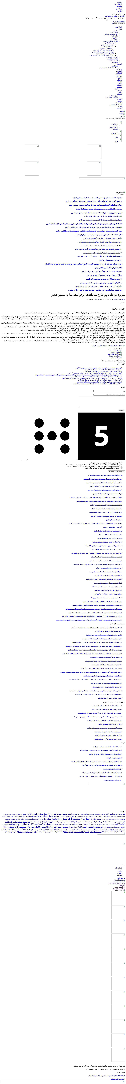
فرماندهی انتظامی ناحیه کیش (113, 827)
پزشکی (119, 78)
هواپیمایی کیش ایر (105, 48)
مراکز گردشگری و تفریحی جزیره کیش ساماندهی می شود (107, 542)
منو (113, 23)
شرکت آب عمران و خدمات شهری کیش (56, 822)
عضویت (119, 6)
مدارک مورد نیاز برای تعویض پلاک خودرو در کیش (109, 534)
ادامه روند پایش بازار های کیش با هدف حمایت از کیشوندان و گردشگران (104, 579)
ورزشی (119, 108)
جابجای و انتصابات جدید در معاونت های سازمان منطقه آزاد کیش (106, 486)
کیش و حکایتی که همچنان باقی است (112, 780)
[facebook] (115, 350)
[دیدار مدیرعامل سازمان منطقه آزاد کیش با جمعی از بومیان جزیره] (118, 1061)
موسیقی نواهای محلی (111, 97)
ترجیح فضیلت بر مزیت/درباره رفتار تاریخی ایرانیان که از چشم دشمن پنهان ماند (102, 772)
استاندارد (119, 71)
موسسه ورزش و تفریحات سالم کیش (45, 831)
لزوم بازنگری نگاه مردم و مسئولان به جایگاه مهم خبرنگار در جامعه (105, 754)
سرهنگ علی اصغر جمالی (27, 819)
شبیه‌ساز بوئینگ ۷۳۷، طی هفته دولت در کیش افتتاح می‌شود (107, 549)
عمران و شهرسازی (112, 57)
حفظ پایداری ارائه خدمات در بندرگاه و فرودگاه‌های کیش (108, 594)
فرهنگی (119, 94)
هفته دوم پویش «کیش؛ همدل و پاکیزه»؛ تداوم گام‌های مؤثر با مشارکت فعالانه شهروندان (100, 713)
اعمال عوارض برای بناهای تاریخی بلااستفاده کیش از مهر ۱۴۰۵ (106, 597)
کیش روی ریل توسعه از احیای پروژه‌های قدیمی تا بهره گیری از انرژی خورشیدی (95, 373)
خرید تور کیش (121, 878)
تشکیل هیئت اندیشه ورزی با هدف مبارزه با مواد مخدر (108, 735)
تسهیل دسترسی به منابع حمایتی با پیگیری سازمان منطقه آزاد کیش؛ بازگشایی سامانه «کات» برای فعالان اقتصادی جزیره (92, 616)
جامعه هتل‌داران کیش (21, 814)
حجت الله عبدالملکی (92, 816)
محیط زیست (114, 32)
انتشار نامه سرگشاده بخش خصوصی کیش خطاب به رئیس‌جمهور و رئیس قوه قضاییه (101, 750)
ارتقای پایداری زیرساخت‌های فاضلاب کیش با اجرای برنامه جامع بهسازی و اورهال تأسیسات (91, 378)
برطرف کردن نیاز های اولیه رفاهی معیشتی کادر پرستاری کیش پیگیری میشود (103, 479)
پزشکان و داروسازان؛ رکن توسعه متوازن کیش (110, 724)
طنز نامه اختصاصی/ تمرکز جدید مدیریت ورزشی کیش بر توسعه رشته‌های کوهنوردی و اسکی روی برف (96, 761)
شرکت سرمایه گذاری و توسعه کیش (107, 824)
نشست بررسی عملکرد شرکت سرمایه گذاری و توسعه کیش (107, 664)
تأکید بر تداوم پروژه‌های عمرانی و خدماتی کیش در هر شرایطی (100, 380)
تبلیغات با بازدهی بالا (119, 888)
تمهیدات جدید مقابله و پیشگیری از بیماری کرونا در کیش (108, 531)
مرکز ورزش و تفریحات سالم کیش (103, 50)
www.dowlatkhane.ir (119, 21)
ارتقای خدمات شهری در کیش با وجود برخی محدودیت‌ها (108, 583)
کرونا (116, 88)
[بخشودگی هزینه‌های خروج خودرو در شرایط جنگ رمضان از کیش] (118, 1018)
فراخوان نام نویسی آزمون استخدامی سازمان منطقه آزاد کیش (106, 657)
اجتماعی (119, 69)
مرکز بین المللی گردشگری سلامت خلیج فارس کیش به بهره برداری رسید (104, 482)
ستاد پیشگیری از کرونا (45, 819)
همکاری (119, 2)
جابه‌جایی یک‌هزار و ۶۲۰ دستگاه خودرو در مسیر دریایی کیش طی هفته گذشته (103, 676)
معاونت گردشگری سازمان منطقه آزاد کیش (82, 832)
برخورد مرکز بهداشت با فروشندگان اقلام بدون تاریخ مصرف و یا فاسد (104, 720)
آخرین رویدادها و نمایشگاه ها (116, 883)
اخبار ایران (118, 868)
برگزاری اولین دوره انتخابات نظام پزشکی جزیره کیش (108, 731)
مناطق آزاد (118, 102)
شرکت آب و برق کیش (36, 821)
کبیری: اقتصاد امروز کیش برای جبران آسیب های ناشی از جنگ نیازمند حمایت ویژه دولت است (98, 694)
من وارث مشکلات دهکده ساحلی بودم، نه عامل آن (103, 369)
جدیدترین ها (112, 471)
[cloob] (116, 357)
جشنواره (115, 37)
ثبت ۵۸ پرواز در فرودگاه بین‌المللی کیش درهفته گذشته (108, 590)
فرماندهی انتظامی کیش (90, 827)
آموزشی (119, 64)
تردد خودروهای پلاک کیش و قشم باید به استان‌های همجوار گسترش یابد (97, 383)
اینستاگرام (118, 9)
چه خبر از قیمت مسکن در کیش (114, 520)
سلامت (119, 87)
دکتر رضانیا (18, 816)
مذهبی (120, 101)
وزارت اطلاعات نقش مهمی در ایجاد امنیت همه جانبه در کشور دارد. (105, 475)
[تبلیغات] (122, 111)
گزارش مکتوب (113, 60)
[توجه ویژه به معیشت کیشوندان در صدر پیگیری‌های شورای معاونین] (118, 904)
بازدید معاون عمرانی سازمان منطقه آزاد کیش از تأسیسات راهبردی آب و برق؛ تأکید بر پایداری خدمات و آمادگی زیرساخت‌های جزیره (79, 375)
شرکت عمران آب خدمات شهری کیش (62, 824)
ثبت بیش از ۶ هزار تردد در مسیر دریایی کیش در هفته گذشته (107, 586)
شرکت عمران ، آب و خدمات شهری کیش (85, 824)
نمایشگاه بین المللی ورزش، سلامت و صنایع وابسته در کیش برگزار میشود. (103, 545)
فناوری (119, 83)
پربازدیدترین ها (121, 471)
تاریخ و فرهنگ (113, 95)
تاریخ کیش (122, 885)
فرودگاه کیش (72, 827)
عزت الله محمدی (20, 824)
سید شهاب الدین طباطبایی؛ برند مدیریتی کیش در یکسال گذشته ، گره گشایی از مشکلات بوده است (97, 605)
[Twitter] (116, 352)
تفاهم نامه (115, 36)
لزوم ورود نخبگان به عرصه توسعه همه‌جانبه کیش (109, 538)
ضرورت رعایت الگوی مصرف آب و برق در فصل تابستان (108, 739)
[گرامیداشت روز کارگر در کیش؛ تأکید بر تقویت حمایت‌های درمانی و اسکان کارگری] (118, 1047)
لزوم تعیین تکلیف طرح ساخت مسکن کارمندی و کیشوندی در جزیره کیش (97, 376)
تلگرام (120, 11)
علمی (120, 92)
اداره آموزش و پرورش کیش (81, 814)
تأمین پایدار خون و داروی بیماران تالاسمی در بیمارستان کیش (106, 709)
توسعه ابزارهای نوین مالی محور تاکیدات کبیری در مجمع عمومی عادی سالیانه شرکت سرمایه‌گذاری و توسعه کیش (94, 609)
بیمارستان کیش (109, 43)
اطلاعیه (115, 30)
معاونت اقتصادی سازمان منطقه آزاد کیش (61, 829)
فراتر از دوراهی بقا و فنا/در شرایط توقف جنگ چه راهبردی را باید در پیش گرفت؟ (102, 765)
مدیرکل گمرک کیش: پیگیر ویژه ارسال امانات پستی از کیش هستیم (105, 571)
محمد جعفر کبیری (57, 827)
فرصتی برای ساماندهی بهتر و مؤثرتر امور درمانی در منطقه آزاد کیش (104, 728)
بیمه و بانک (118, 74)
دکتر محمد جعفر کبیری (109, 819)
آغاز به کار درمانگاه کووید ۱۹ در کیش (112, 527)
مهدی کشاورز (58, 832)
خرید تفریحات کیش (119, 880)
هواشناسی (115, 62)
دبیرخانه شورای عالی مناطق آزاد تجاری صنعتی (72, 816)
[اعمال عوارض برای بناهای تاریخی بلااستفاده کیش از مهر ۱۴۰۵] (118, 947)
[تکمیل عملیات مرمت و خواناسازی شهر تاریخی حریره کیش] (118, 990)
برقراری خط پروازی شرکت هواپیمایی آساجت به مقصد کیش (107, 508)
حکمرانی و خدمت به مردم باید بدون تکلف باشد (110, 698)
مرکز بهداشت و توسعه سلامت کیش (103, 52)
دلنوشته (119, 85)
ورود (120, 7)
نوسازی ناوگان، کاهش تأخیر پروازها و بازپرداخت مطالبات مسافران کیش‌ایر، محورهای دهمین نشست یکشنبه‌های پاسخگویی (91, 672)
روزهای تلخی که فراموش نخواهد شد (112, 769)
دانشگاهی (115, 66)
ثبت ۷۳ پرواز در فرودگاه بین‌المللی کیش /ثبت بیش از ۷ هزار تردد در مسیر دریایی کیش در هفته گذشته (96, 553)
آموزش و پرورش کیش (111, 34)
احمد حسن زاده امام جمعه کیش (98, 814)
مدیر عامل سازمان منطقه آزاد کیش (24, 826)
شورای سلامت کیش (40, 824)
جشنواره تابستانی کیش (106, 816)
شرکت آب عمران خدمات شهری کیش (84, 822)
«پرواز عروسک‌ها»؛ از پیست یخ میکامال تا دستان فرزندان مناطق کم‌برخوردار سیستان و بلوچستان (97, 564)
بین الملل (119, 76)
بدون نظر (97, 299)
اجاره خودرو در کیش (119, 881)
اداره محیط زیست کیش (60, 814)
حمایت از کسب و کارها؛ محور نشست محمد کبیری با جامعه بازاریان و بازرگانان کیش (101, 668)
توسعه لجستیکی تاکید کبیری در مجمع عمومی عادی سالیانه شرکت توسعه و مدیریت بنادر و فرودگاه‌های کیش (95, 612)
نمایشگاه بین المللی (116, 104)
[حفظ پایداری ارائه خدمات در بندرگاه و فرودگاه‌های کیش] (118, 933)
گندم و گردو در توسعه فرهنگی (114, 757)
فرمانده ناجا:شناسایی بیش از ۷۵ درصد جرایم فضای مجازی (107, 494)
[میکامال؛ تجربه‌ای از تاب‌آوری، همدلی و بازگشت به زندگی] (118, 1004)
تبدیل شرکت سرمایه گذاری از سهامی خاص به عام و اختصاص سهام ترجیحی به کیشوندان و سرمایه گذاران (95, 523)
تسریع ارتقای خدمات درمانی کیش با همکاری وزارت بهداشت (107, 687)
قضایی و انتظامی (112, 59)
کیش (120, 29)
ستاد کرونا (115, 39)
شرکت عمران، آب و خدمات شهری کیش (101, 55)
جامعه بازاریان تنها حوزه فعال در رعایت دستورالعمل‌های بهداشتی (105, 512)
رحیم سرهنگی (96, 819)
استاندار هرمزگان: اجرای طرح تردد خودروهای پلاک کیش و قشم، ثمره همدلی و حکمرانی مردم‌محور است (95, 690)
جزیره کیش (10, 814)
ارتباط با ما (118, 4)
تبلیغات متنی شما (120, 887)
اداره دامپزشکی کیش (107, 44)
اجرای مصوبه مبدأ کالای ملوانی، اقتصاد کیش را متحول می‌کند (106, 557)
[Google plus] (114, 354)
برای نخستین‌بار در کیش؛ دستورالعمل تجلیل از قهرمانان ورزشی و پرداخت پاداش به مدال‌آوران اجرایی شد (95, 679)
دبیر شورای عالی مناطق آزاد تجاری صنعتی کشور (41, 816)
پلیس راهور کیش (11, 832)
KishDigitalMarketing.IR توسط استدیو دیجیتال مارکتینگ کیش (106, 1075)
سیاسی (119, 90)
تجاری (120, 81)
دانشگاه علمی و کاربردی (106, 67)
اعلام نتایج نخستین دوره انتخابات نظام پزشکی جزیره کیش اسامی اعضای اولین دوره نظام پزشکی (97, 717)
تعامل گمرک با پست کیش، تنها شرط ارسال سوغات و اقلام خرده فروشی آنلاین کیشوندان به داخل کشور (96, 497)
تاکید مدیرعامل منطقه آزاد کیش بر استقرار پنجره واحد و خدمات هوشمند (103, 661)
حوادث (120, 871)
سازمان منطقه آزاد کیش (110, 41)
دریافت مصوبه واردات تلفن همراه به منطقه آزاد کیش (103, 371)
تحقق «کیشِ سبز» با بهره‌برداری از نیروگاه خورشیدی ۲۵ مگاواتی (99, 382)
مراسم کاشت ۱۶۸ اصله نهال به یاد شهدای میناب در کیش (107, 746)
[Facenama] (115, 356)
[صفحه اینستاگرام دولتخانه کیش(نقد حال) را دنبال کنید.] (108, 345)
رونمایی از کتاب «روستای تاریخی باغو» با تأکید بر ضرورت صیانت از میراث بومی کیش (100, 776)
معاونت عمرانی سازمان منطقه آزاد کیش (29, 829)
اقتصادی (119, 73)
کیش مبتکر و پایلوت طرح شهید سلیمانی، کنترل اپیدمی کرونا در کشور (104, 490)
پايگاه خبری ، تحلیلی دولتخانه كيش (115, 16)
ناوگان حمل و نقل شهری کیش (105, 53)
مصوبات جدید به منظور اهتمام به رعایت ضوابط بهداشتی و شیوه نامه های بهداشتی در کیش (99, 501)
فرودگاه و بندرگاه (109, 46)
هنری (120, 106)
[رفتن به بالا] (118, 1079)
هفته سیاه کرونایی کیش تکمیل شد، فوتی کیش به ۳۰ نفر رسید (106, 516)
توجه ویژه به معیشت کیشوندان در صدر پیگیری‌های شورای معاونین (99, 368)
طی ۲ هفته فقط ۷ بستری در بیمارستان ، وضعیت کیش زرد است (106, 505)
